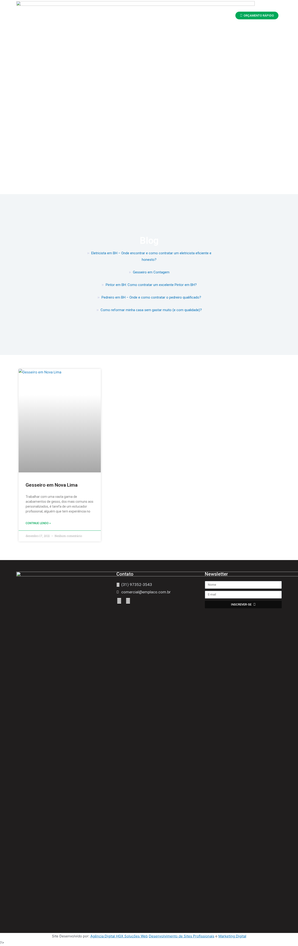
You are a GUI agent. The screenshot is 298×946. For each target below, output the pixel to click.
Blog (197, 16)
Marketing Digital (232, 936)
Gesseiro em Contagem (151, 272)
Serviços (151, 16)
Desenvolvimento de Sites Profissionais (181, 936)
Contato (218, 16)
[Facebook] (119, 601)
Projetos (176, 16)
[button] (256, 15)
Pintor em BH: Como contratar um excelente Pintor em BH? (151, 285)
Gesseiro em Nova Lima (52, 485)
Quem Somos (122, 16)
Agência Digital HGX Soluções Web (119, 936)
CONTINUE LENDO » (38, 523)
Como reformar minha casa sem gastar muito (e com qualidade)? (151, 310)
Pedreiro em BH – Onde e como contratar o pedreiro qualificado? (151, 297)
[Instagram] (128, 601)
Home (95, 16)
